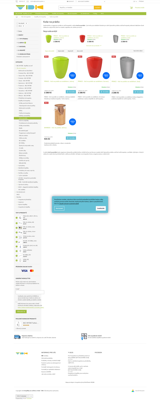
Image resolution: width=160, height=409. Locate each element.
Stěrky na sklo (23, 138)
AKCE (18, 195)
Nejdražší (70, 51)
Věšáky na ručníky (24, 158)
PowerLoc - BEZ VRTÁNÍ (24, 86)
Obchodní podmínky (83, 1)
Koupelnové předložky (24, 200)
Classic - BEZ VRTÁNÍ (24, 81)
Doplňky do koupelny (24, 101)
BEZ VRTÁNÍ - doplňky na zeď (25, 66)
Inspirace (21, 202)
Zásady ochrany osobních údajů (69, 204)
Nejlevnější (61, 51)
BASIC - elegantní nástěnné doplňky (28, 187)
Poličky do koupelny (24, 113)
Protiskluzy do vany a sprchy (26, 170)
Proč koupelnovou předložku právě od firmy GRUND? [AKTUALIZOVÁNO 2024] (78, 357)
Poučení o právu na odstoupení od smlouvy (50, 364)
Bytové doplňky (22, 204)
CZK (134, 1)
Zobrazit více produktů (92, 45)
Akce (21, 26)
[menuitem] (23, 13)
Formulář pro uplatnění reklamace (50, 369)
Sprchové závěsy (23, 185)
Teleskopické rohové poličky (27, 106)
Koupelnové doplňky (24, 207)
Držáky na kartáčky (24, 126)
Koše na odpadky (24, 121)
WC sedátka (22, 141)
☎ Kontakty (70, 1)
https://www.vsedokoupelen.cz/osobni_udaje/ (31, 307)
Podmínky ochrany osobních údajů (50, 360)
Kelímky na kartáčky (24, 116)
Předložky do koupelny (24, 98)
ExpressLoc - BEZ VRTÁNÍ (25, 83)
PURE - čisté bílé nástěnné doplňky (28, 182)
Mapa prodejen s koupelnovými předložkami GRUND (80, 382)
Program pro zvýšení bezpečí (27, 133)
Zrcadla (21, 148)
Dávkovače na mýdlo (24, 108)
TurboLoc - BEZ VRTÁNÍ (24, 88)
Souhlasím (100, 208)
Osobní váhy (22, 151)
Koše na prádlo (23, 118)
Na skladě (23, 23)
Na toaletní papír (23, 131)
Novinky (19, 197)
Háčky (20, 111)
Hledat (97, 7)
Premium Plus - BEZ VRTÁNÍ (25, 73)
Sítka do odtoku (23, 136)
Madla (20, 128)
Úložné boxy (22, 155)
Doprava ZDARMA (46, 372)
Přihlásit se (21, 311)
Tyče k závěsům (23, 176)
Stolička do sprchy (24, 161)
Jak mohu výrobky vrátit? (48, 374)
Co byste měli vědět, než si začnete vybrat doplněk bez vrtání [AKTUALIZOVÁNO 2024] (78, 368)
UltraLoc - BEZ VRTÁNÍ (24, 96)
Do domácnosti (21, 192)
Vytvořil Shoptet (139, 391)
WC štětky (22, 143)
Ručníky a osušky (23, 173)
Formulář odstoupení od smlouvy (50, 367)
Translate (29, 398)
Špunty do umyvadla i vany (26, 146)
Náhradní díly (22, 163)
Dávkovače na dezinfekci (25, 71)
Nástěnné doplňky (23, 168)
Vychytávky (21, 166)
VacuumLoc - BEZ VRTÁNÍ (25, 91)
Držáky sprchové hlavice (26, 103)
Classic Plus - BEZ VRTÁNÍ (25, 76)
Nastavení (59, 208)
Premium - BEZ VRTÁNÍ (24, 78)
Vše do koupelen (21, 68)
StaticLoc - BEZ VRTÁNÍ (24, 93)
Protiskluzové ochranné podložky (28, 123)
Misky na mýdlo (23, 153)
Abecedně (80, 51)
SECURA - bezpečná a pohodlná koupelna (27, 179)
